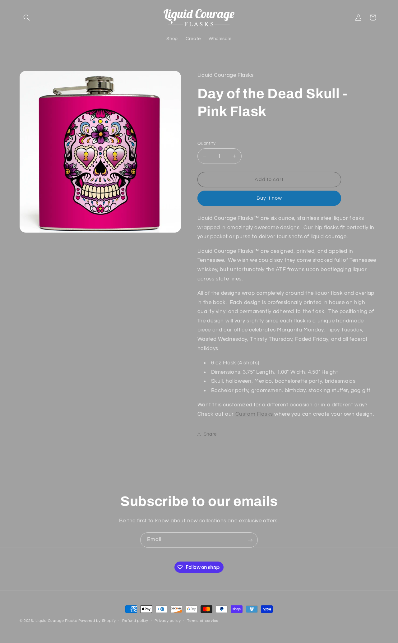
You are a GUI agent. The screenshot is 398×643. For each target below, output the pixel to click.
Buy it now (269, 198)
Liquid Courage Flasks (56, 620)
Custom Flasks (254, 414)
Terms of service (203, 621)
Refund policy (135, 621)
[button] (27, 17)
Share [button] (210, 434)
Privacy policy (168, 621)
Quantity (206, 143)
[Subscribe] (250, 540)
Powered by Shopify (97, 620)
